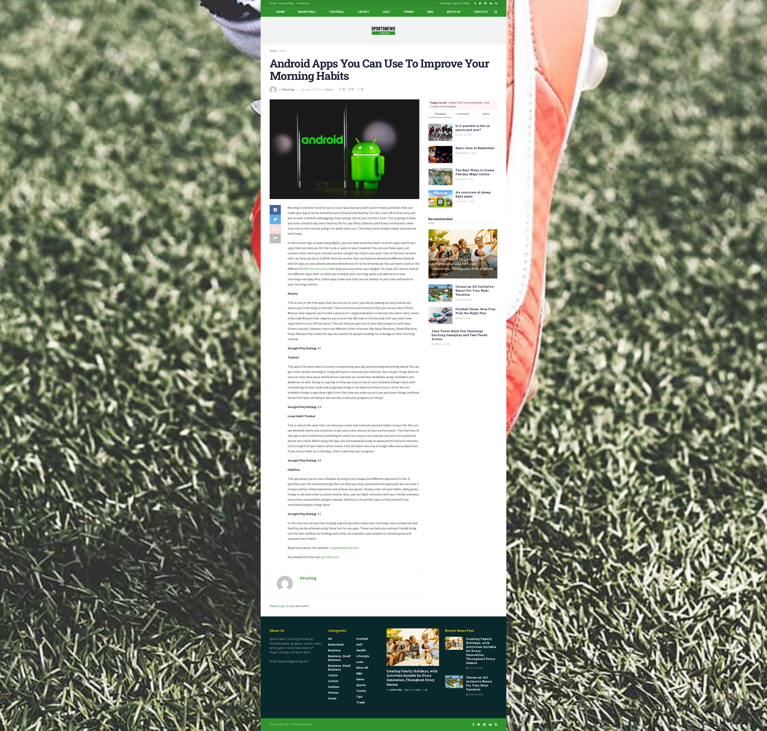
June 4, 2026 (464, 318)
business (334, 650)
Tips (359, 696)
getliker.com (330, 557)
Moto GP (453, 12)
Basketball (307, 12)
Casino (333, 675)
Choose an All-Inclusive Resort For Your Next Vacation (474, 290)
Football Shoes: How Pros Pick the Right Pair (475, 311)
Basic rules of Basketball (475, 148)
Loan (359, 662)
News (283, 50)
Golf (386, 12)
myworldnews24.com (344, 548)
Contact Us (303, 3)
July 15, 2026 (440, 274)
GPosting (288, 89)
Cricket (363, 12)
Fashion (333, 687)
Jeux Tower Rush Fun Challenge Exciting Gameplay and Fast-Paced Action (459, 335)
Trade (360, 702)
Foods (332, 698)
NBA (430, 12)
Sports (361, 685)
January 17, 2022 (311, 89)
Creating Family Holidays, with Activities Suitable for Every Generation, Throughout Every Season (462, 264)
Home (273, 3)
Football (337, 12)
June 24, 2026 (464, 299)
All (330, 639)
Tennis (408, 12)
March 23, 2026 (442, 344)
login (282, 606)
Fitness (333, 692)
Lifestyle (481, 12)
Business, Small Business (339, 658)
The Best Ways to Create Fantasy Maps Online (474, 172)
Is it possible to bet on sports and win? (472, 128)
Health (361, 650)
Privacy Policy (286, 3)
